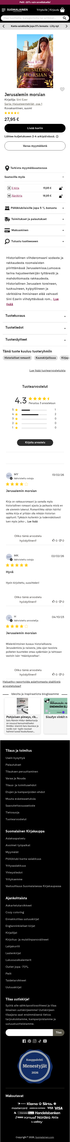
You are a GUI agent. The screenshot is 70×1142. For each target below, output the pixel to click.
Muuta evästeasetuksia (21, 798)
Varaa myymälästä (35, 146)
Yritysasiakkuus (16, 865)
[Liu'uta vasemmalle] (3, 26)
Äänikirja (17, 195)
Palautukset (13, 764)
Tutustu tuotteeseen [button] (24, 241)
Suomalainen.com (44, 1137)
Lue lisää (32, 521)
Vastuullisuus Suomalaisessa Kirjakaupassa (33, 886)
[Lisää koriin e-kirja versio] (61, 188)
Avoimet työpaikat (18, 845)
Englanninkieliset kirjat (20, 926)
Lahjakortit (13, 946)
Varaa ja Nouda (16, 778)
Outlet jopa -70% (17, 966)
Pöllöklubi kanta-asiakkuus (23, 859)
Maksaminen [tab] (19, 230)
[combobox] (35, 18)
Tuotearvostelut (16, 819)
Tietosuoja (12, 812)
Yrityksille (42, 9)
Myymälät (12, 852)
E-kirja (15, 188)
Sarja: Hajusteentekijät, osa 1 (23, 104)
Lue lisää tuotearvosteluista (47, 370)
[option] (35, 26)
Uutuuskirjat (14, 987)
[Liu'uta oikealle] (66, 26)
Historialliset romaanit (17, 357)
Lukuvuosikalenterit (18, 960)
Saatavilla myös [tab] (14, 177)
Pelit (8, 973)
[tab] (35, 317)
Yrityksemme (14, 879)
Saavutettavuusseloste (20, 805)
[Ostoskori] (62, 9)
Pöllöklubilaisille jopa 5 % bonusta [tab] (34, 208)
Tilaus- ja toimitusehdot (21, 785)
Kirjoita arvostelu (35, 442)
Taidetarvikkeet (16, 980)
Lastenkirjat (13, 953)
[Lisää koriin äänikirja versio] (61, 196)
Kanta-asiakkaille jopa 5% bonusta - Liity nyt (35, 26)
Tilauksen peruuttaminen (22, 771)
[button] (3, 10)
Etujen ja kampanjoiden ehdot (25, 792)
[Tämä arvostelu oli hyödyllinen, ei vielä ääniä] (53, 540)
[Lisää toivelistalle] (62, 89)
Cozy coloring (15, 912)
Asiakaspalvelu (15, 838)
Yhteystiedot (14, 872)
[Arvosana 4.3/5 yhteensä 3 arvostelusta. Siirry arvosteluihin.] (12, 112)
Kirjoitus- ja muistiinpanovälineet (27, 939)
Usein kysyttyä (15, 758)
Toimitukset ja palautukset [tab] (29, 219)
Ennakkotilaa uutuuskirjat (22, 919)
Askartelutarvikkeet (19, 905)
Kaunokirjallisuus (46, 357)
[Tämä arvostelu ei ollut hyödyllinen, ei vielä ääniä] (60, 540)
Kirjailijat (11, 932)
